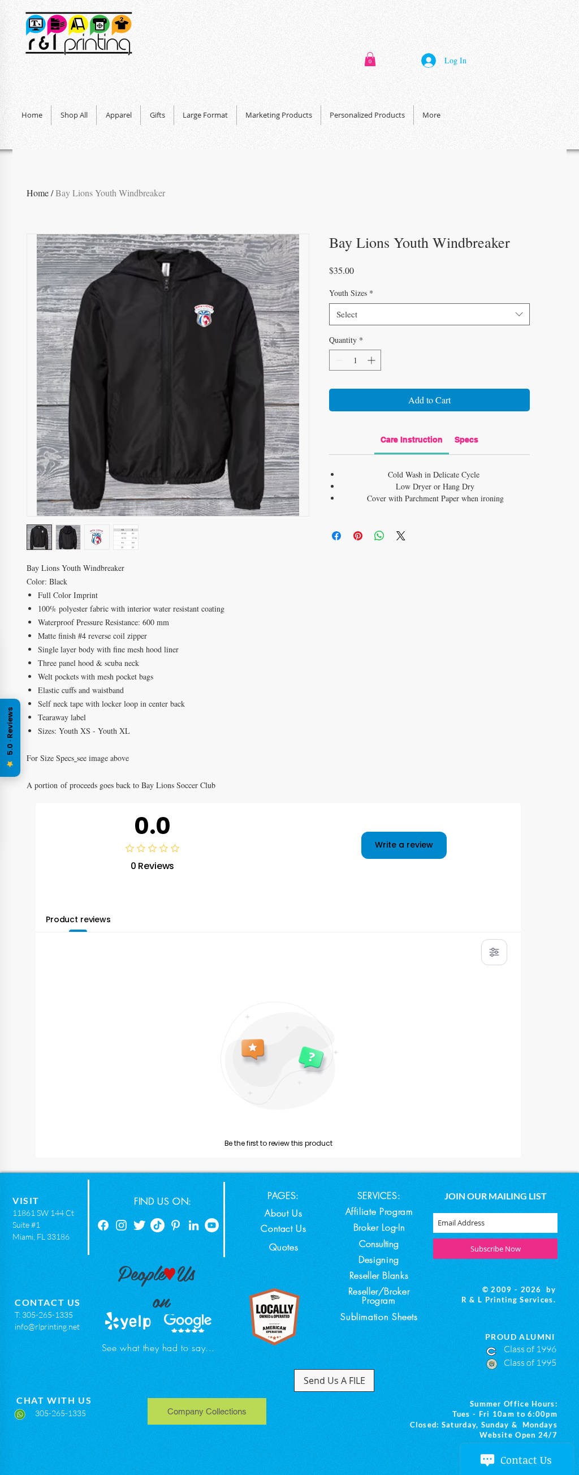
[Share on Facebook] (336, 536)
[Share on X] (401, 536)
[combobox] (429, 314)
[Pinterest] (175, 1225)
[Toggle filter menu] (494, 952)
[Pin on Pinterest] (358, 536)
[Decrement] (338, 360)
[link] (412, 439)
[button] (370, 59)
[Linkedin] (194, 1225)
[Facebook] (103, 1225)
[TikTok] (157, 1225)
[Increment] (372, 360)
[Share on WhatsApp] (379, 536)
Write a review (404, 844)
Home (38, 193)
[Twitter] (139, 1225)
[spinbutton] (355, 360)
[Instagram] (121, 1225)
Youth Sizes (351, 292)
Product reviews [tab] (78, 919)
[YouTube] (212, 1225)
